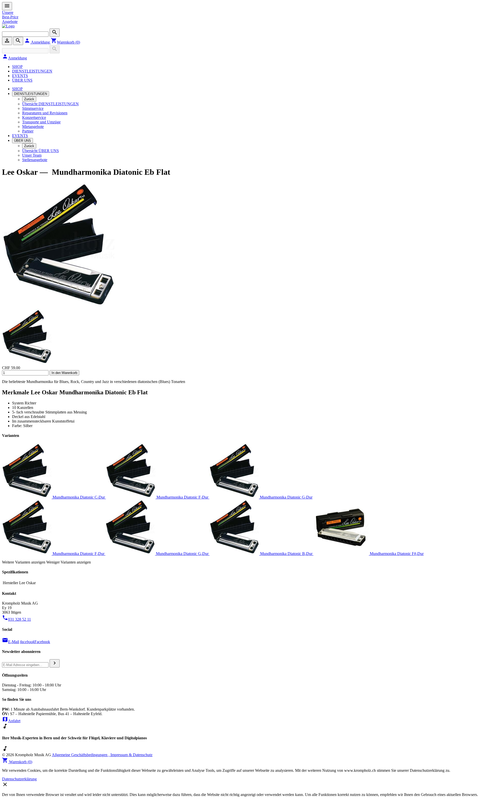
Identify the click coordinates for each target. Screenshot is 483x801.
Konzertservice (34, 117)
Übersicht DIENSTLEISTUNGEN (50, 104)
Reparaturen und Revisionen (44, 113)
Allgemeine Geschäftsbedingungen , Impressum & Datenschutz (102, 755)
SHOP (17, 66)
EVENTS (20, 76)
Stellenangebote (34, 160)
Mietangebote (33, 126)
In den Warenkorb (64, 373)
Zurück (29, 99)
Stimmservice (33, 108)
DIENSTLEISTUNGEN (32, 71)
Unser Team (32, 155)
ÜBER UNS (22, 80)
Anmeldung (37, 42)
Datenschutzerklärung (19, 779)
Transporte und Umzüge (41, 122)
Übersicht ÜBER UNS (40, 151)
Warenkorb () (65, 42)
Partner (27, 131)
